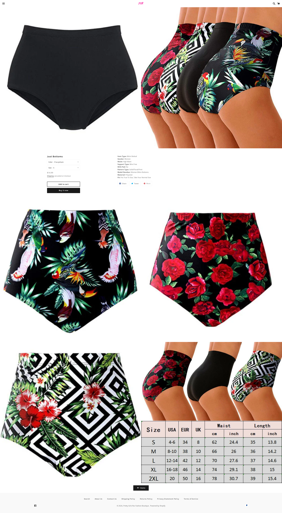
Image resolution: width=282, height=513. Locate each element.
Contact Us (112, 499)
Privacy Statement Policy (168, 499)
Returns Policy (146, 499)
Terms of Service (191, 499)
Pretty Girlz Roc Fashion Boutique (136, 506)
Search (87, 499)
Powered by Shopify (157, 506)
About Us (98, 499)
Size (49, 168)
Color (50, 162)
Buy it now (63, 190)
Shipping (50, 176)
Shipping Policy (128, 499)
